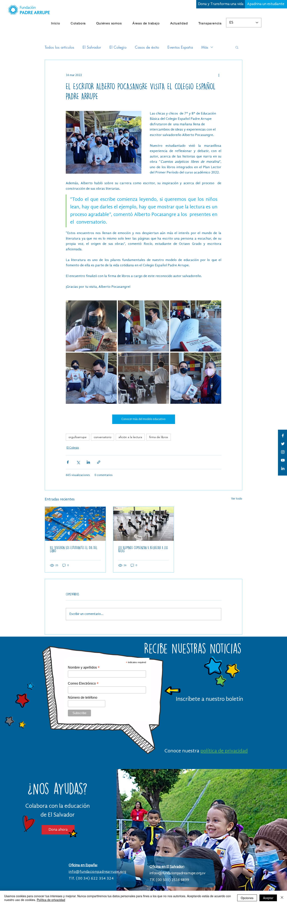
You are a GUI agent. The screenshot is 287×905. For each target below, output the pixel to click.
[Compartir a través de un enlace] (99, 462)
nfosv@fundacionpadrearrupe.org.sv (177, 873)
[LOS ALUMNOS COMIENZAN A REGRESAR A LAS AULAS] (143, 524)
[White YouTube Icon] (282, 460)
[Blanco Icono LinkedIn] (282, 468)
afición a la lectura (130, 437)
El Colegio (117, 47)
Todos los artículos (59, 47)
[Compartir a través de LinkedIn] (88, 462)
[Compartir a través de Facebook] (68, 462)
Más (204, 47)
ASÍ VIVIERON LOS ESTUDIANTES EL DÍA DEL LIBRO (73, 549)
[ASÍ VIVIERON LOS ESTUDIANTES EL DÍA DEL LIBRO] (75, 524)
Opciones (247, 898)
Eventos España (180, 47)
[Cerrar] (281, 898)
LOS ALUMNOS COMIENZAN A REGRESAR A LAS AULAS (143, 549)
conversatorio (102, 437)
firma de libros (158, 437)
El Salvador (92, 47)
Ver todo (236, 498)
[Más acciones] (218, 75)
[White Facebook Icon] (282, 435)
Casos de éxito (147, 47)
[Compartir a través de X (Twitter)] (78, 462)
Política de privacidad (51, 900)
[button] (237, 47)
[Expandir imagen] (91, 326)
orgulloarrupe (77, 437)
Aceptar (268, 898)
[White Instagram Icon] (282, 452)
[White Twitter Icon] (282, 443)
